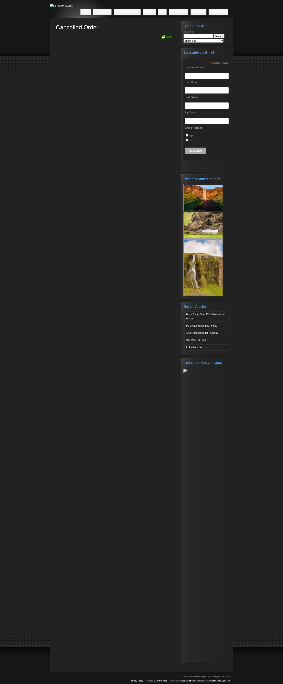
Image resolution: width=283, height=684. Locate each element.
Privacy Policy (136, 681)
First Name (191, 82)
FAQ (162, 12)
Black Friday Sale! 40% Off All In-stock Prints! (206, 316)
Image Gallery (102, 12)
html (191, 135)
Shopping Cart (218, 12)
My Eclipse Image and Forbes (201, 325)
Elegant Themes (189, 681)
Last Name (191, 97)
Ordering (149, 12)
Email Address (194, 67)
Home (85, 12)
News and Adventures (127, 12)
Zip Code (190, 112)
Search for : (189, 32)
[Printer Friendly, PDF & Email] (166, 37)
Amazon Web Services (219, 681)
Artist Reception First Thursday (202, 333)
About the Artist (178, 12)
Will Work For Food (196, 340)
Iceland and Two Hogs (197, 347)
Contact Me (198, 12)
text (191, 140)
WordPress (162, 681)
